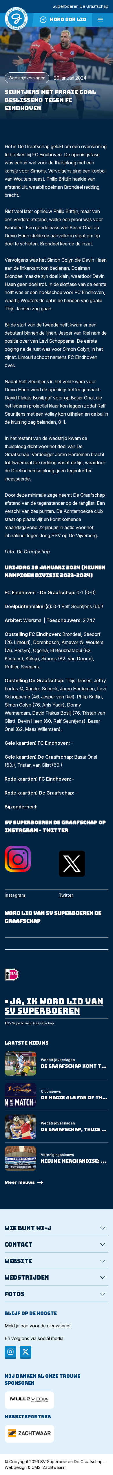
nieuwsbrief (59, 1326)
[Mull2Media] (29, 1400)
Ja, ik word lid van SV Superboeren (54, 1006)
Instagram (15, 895)
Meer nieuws (20, 1182)
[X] (25, 1352)
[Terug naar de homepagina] (16, 20)
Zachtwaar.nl (54, 1467)
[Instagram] (10, 1352)
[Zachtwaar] (29, 1434)
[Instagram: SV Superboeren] (29, 859)
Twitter (66, 895)
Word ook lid (68, 19)
